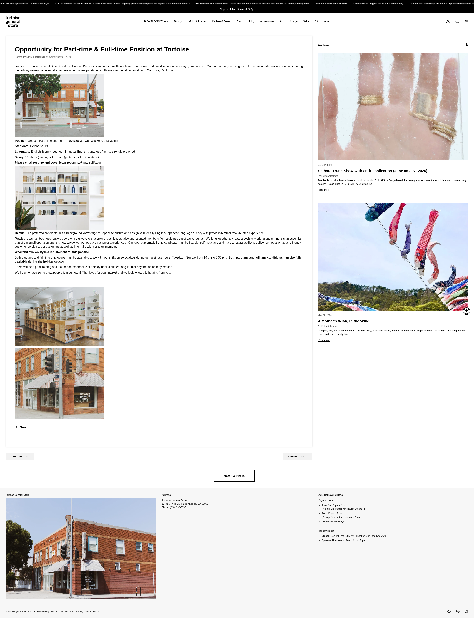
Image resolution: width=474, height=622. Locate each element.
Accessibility (43, 611)
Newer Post (298, 456)
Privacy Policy (76, 611)
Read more (324, 189)
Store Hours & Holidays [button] (330, 495)
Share (23, 427)
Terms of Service (59, 611)
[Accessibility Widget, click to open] (466, 311)
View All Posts (234, 476)
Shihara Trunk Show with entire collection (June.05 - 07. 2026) (372, 171)
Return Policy (92, 611)
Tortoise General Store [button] (17, 495)
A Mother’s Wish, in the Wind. (344, 321)
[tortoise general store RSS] (467, 44)
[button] (155, 21)
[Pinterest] (458, 611)
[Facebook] (449, 611)
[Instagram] (466, 611)
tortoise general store (18, 611)
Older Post (20, 456)
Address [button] (166, 495)
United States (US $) (241, 9)
